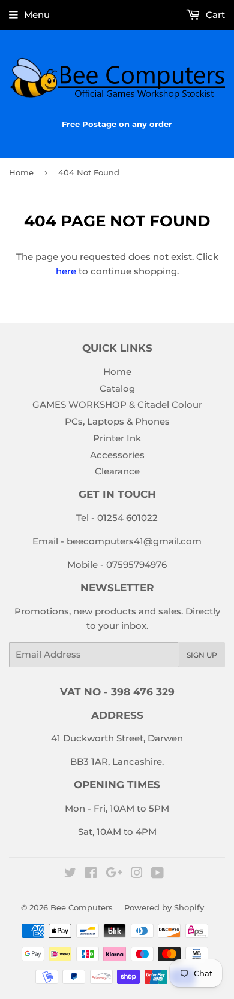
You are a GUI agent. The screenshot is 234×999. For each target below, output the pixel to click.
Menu (37, 14)
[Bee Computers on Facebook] (91, 874)
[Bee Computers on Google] (114, 874)
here (66, 271)
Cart (214, 14)
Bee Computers (81, 907)
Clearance (117, 471)
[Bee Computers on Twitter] (70, 874)
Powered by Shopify (164, 907)
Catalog (117, 388)
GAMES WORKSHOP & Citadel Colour (117, 404)
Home (21, 172)
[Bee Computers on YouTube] (157, 874)
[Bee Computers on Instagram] (137, 874)
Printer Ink (117, 438)
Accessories (117, 455)
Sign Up (202, 654)
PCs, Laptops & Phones (117, 421)
